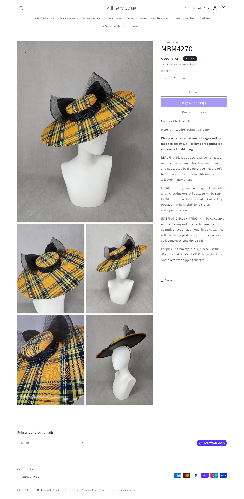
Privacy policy (89, 490)
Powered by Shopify (51, 490)
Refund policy (71, 490)
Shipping (166, 64)
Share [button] (168, 280)
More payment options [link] (194, 112)
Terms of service (108, 490)
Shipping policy (127, 490)
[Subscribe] (81, 442)
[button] (21, 8)
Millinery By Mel (33, 490)
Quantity (166, 71)
